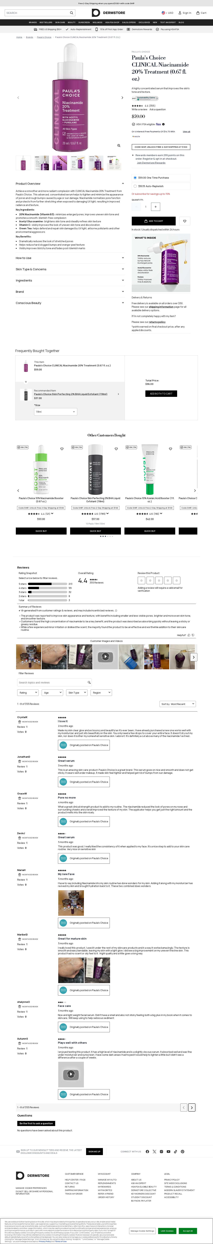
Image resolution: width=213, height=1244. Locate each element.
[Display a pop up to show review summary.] (52, 514)
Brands (29, 37)
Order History (106, 1197)
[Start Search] (71, 13)
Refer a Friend (106, 1193)
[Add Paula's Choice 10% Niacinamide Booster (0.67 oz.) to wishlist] (61, 448)
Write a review (139, 109)
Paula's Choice (44, 37)
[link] (184, 13)
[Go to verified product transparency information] (145, 98)
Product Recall (173, 1193)
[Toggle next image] (122, 97)
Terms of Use (60, 1241)
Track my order (74, 1193)
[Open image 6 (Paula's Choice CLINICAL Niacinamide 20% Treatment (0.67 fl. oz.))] (114, 163)
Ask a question (158, 109)
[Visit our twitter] (154, 1151)
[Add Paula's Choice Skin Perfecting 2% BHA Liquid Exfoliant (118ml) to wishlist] (116, 448)
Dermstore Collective (143, 1190)
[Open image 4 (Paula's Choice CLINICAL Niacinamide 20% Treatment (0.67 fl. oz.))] (78, 163)
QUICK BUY (41, 531)
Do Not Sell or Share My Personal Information (34, 1192)
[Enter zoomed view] (118, 145)
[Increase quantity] (155, 207)
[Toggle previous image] (18, 97)
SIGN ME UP (94, 1151)
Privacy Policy (172, 1179)
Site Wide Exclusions (175, 1183)
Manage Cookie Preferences (31, 1188)
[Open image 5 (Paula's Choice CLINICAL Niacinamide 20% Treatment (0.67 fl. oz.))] (96, 163)
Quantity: (138, 199)
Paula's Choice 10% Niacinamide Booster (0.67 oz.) (41, 500)
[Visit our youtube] (168, 1151)
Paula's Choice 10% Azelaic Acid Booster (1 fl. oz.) (149, 500)
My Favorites (105, 1190)
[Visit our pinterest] (182, 1151)
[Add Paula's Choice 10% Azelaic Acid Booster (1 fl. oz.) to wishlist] (170, 448)
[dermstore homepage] (108, 13)
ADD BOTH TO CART (161, 393)
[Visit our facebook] (147, 1151)
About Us (136, 1179)
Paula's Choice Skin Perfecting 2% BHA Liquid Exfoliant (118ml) (95, 500)
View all (186, 131)
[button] (161, 99)
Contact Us (71, 1183)
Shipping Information (76, 1190)
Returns (70, 1186)
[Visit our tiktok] (175, 1151)
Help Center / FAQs (75, 1179)
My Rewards (104, 1186)
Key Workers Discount (143, 1193)
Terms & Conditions (175, 1186)
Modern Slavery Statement (179, 1190)
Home (19, 37)
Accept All (188, 1231)
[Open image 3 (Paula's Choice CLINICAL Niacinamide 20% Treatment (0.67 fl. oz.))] (59, 163)
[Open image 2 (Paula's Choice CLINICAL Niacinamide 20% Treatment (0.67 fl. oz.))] (41, 163)
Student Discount (141, 1197)
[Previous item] (18, 490)
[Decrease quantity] (136, 207)
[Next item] (195, 490)
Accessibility (171, 1197)
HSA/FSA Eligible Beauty (144, 1186)
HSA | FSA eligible (145, 124)
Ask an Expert (138, 1183)
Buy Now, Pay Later (141, 1200)
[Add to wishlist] (184, 221)
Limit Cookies (167, 1231)
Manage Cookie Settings (142, 1231)
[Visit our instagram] (161, 1151)
